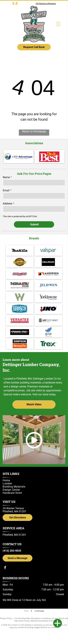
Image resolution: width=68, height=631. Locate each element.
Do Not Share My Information (27, 618)
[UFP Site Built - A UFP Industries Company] (48, 320)
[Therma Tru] (20, 285)
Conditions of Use (49, 618)
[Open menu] (58, 24)
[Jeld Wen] (48, 285)
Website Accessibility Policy (42, 620)
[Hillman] (48, 262)
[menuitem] (33, 480)
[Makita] (20, 250)
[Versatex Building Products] (20, 320)
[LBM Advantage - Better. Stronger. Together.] (19, 156)
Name (6, 177)
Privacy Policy (6, 618)
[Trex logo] (48, 343)
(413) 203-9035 (12, 550)
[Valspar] (48, 250)
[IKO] (48, 308)
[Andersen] (48, 273)
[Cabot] (20, 262)
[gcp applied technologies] (48, 332)
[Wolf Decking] (20, 297)
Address (7, 203)
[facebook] (5, 568)
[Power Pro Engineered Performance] (20, 332)
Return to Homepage (34, 131)
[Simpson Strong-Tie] (20, 343)
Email (6, 190)
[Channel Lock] (20, 273)
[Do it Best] (49, 156)
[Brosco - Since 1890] (20, 308)
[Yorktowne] (48, 297)
